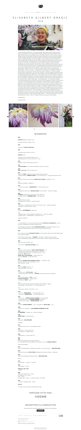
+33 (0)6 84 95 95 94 (23, 420)
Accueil (26, 12)
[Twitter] (38, 397)
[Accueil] (40, 5)
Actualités (43, 12)
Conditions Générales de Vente (40, 415)
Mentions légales (28, 415)
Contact (54, 12)
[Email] (40, 397)
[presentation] (8, 117)
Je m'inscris (40, 410)
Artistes (38, 12)
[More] (45, 397)
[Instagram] (43, 397)
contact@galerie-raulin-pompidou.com (27, 421)
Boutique (49, 12)
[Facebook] (36, 397)
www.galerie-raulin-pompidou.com (40, 427)
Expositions (32, 12)
